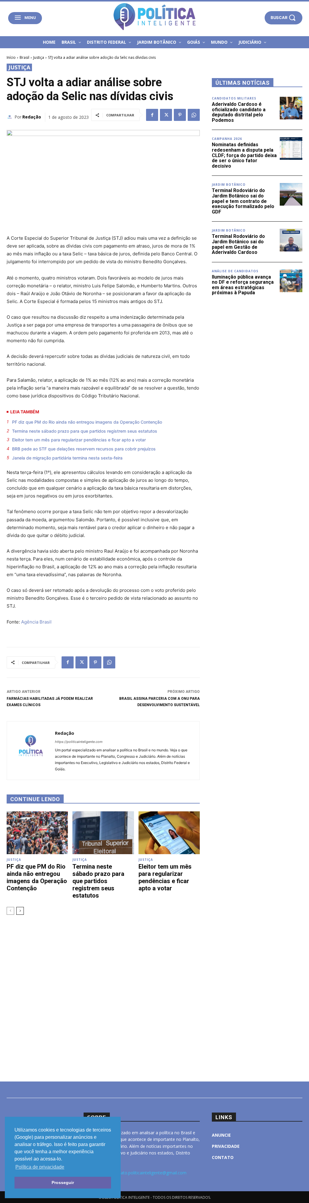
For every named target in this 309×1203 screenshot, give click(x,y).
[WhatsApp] (194, 115)
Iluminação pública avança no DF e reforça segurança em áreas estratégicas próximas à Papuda (243, 285)
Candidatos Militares (234, 98)
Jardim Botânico (229, 184)
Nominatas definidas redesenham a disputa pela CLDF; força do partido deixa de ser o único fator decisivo (244, 155)
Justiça (38, 57)
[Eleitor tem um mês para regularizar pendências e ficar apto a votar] (169, 832)
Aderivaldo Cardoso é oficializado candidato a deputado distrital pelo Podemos (239, 112)
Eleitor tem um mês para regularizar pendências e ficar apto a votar (79, 439)
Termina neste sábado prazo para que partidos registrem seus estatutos (84, 431)
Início (11, 57)
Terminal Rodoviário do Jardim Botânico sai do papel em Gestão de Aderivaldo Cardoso (238, 244)
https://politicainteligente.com (79, 742)
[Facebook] (152, 115)
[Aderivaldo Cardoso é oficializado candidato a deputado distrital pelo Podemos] (291, 108)
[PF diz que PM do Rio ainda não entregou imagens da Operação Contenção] (37, 832)
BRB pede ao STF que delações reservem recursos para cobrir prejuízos (84, 448)
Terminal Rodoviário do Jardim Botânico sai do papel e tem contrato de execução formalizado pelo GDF (243, 201)
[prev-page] (10, 911)
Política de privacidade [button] (39, 1167)
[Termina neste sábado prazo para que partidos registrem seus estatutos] (103, 832)
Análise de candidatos (235, 271)
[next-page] (20, 911)
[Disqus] (103, 990)
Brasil (24, 57)
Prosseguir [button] (63, 1182)
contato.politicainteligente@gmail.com (149, 1173)
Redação (31, 117)
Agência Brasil (36, 622)
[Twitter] (166, 115)
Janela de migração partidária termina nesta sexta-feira (67, 457)
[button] (283, 17)
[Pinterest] (180, 115)
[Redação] (10, 117)
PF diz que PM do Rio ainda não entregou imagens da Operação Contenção (87, 422)
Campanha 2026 (227, 138)
